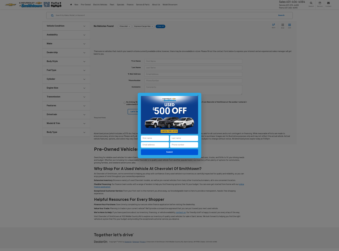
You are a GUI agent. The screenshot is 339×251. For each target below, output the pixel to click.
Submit (169, 152)
